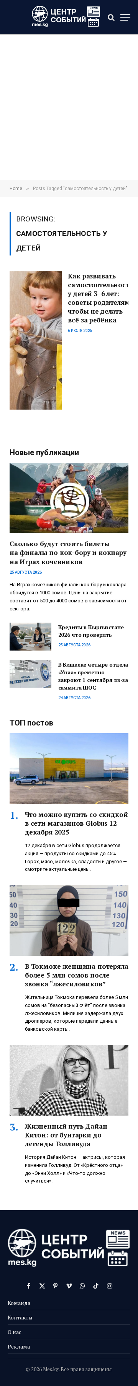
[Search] (111, 17)
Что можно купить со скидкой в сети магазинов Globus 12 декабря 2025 (76, 823)
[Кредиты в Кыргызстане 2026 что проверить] (30, 636)
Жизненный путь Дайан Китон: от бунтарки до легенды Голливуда (66, 1135)
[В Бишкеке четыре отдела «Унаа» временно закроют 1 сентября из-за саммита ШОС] (30, 674)
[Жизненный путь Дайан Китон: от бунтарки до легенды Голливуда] (69, 1080)
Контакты (20, 1317)
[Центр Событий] (66, 17)
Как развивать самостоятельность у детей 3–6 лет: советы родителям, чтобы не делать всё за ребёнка (100, 298)
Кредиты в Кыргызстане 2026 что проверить (91, 630)
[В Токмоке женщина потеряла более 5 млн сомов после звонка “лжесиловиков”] (69, 920)
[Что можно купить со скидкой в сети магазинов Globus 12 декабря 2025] (69, 768)
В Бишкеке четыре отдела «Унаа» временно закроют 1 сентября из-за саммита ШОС (93, 676)
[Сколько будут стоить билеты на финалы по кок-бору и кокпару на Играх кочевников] (69, 498)
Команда (19, 1302)
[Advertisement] (69, 107)
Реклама (19, 1346)
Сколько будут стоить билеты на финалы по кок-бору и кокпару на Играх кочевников (68, 552)
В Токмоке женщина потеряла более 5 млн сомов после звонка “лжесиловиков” (76, 975)
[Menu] (125, 17)
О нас (14, 1332)
